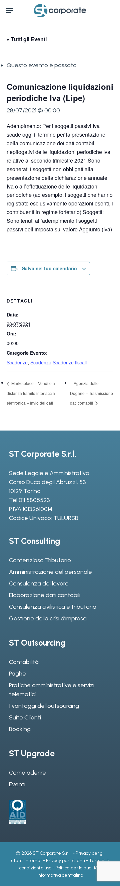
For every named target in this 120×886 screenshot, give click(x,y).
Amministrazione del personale (50, 571)
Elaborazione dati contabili (44, 595)
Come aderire (27, 772)
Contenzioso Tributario (40, 560)
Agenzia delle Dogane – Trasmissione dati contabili (91, 393)
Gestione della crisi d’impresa (48, 618)
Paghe (17, 673)
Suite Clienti (25, 717)
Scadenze (17, 362)
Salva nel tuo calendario (49, 268)
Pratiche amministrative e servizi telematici (51, 690)
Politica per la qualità (76, 868)
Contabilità (24, 662)
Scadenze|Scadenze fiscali (58, 362)
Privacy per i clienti (65, 860)
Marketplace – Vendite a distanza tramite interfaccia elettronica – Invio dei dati (31, 393)
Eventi (17, 784)
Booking (20, 729)
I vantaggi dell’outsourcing (44, 705)
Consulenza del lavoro (39, 583)
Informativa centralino (60, 875)
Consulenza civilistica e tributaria (52, 606)
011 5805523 (34, 500)
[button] (9, 10)
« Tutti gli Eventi (27, 39)
